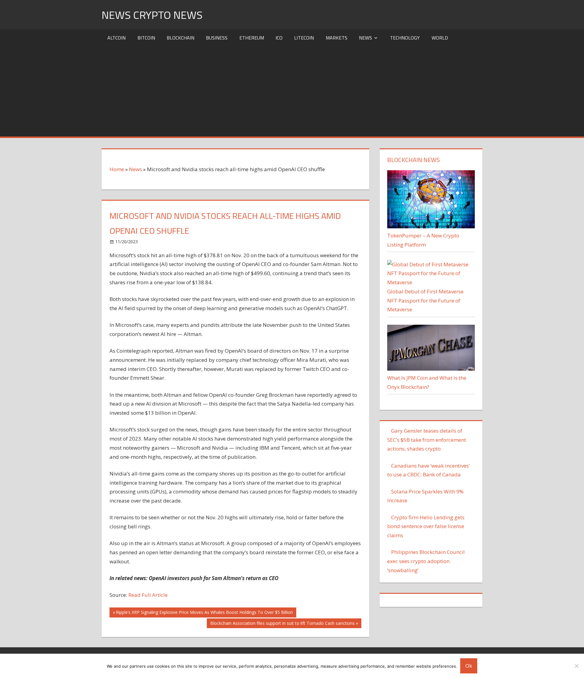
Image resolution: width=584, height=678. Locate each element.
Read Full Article (148, 594)
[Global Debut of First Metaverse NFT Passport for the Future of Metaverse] (430, 282)
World (440, 37)
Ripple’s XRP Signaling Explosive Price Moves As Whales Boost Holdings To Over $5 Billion (204, 613)
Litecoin (304, 37)
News (365, 37)
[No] (576, 666)
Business (217, 37)
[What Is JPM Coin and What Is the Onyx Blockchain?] (430, 368)
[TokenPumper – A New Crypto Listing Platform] (430, 226)
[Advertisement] (291, 90)
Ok (468, 665)
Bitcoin (146, 37)
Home (116, 169)
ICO (279, 37)
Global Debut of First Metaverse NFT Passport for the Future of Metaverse (425, 300)
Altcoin (116, 37)
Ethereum (251, 37)
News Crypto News (152, 14)
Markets (336, 37)
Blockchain (180, 37)
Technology (405, 37)
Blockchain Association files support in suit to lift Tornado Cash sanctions (282, 624)
